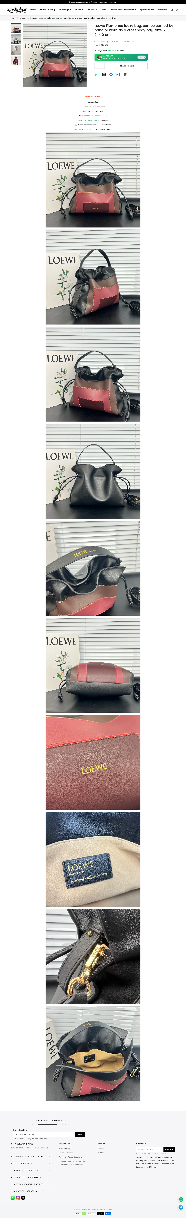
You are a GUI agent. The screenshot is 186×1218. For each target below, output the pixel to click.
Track (79, 1135)
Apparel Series (147, 9)
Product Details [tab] (93, 96)
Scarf (103, 9)
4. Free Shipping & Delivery (30, 1177)
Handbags (64, 9)
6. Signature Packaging (30, 1191)
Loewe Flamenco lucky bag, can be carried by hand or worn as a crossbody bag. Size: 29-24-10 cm (74, 18)
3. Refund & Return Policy (30, 1170)
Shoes (78, 9)
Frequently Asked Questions (70, 1157)
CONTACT (169, 1149)
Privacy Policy (64, 1148)
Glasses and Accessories (122, 9)
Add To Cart (128, 66)
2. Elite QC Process (30, 1163)
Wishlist (101, 1153)
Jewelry (91, 9)
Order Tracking (47, 9)
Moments (162, 9)
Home (33, 9)
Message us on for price (109, 51)
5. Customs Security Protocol (30, 1184)
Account (101, 1148)
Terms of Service (66, 1153)
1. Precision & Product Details (30, 1156)
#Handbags (24, 18)
